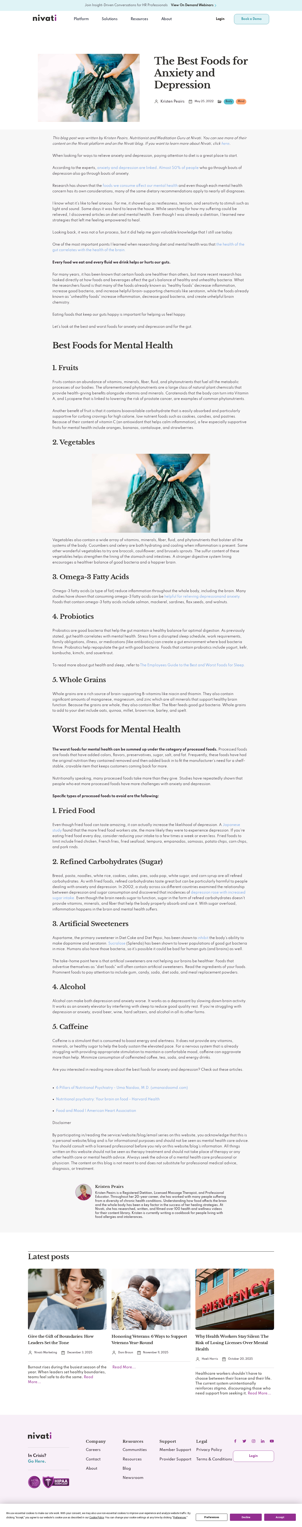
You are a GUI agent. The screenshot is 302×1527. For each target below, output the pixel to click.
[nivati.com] (40, 1437)
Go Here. (37, 1461)
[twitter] (244, 1441)
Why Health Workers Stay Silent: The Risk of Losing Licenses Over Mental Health (232, 1342)
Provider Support (175, 1459)
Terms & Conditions (214, 1459)
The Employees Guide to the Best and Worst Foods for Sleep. (192, 665)
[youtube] (272, 1441)
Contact (93, 1459)
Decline (246, 1517)
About (166, 19)
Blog (127, 1468)
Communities (135, 1450)
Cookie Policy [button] (96, 1517)
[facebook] (235, 1441)
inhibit (203, 938)
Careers (93, 1450)
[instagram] (253, 1441)
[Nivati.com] (45, 19)
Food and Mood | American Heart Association (96, 1111)
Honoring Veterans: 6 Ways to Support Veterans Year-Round (149, 1339)
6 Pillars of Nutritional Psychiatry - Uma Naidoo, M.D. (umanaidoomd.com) (122, 1088)
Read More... (124, 1367)
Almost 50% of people (179, 168)
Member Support (175, 1450)
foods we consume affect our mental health (140, 186)
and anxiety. (230, 596)
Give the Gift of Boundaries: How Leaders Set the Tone (60, 1339)
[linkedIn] (262, 1441)
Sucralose (117, 943)
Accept (280, 1517)
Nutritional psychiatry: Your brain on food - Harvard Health (108, 1099)
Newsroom (133, 1478)
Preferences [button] (179, 1517)
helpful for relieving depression (191, 596)
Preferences (211, 1517)
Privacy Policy (209, 1450)
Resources (132, 1459)
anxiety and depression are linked (127, 168)
